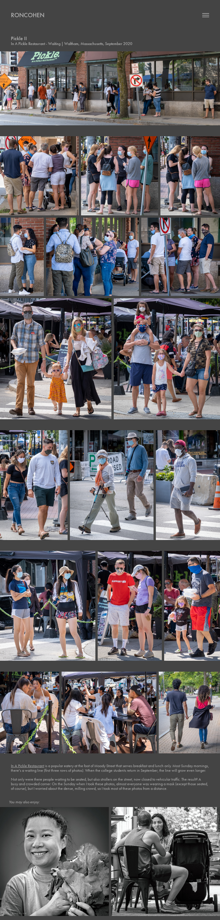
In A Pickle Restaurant (27, 765)
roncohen (27, 15)
